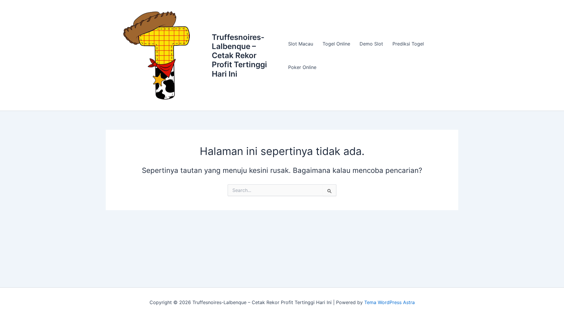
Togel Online (336, 44)
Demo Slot (371, 44)
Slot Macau (300, 44)
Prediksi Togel (408, 44)
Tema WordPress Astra (389, 302)
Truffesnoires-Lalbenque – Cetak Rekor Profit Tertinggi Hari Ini (239, 55)
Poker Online (302, 67)
